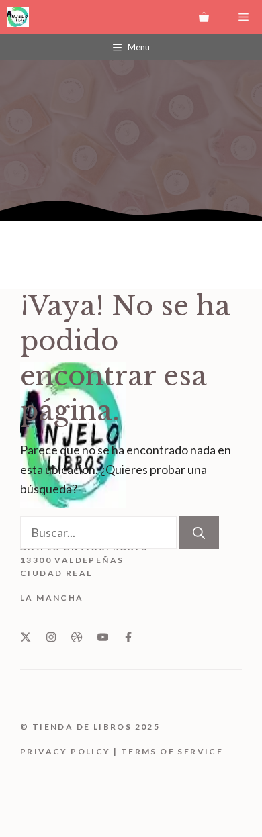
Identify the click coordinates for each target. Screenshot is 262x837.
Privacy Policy (65, 751)
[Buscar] (199, 532)
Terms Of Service (172, 751)
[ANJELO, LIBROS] (18, 17)
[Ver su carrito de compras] (204, 17)
